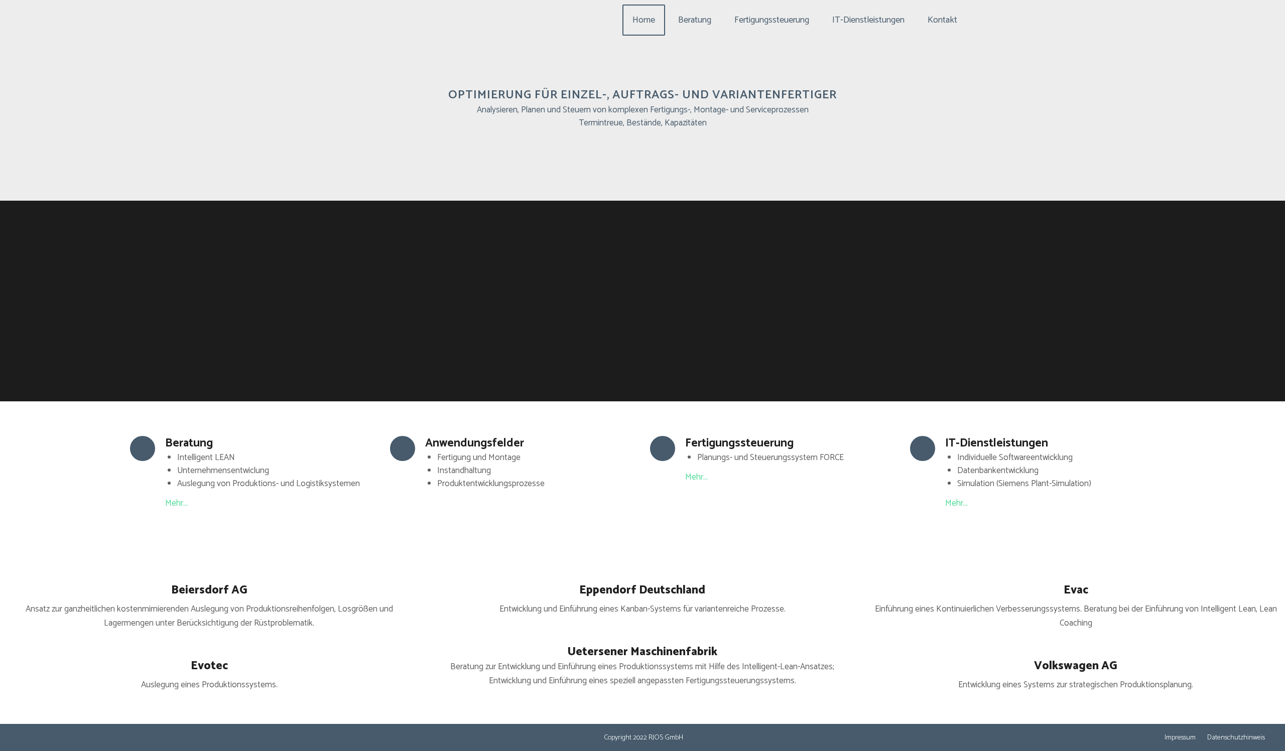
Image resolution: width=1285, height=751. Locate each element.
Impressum (1180, 737)
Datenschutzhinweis (1236, 737)
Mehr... (176, 503)
